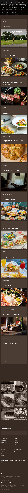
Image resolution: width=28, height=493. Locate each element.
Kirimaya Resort (4, 462)
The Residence (4, 469)
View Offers (5, 45)
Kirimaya (17, 14)
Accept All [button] (13, 12)
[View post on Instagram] (7, 387)
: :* (15, 451)
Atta (2, 467)
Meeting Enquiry (4, 442)
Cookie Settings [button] (4, 12)
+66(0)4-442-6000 (6, 480)
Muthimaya (3, 464)
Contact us (3, 449)
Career (2, 451)
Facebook (16, 438)
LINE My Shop (17, 444)
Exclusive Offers (4, 438)
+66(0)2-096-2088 (6, 489)
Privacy (2, 455)
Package (6, 14)
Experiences (3, 440)
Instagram (16, 440)
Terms (2, 453)
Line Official (16, 442)
